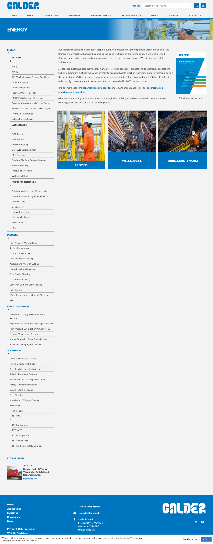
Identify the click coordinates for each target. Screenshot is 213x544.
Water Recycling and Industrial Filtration (29, 295)
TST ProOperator (20, 425)
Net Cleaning (16, 290)
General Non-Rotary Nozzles (23, 358)
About (30, 15)
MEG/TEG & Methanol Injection (27, 98)
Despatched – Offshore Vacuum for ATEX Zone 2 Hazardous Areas (36, 472)
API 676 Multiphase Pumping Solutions (30, 77)
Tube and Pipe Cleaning (21, 253)
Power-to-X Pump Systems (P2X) (25, 344)
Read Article (30, 478)
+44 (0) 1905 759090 (89, 506)
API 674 (16, 66)
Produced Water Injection (24, 92)
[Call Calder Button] (196, 5)
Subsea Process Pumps (22, 119)
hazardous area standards (96, 87)
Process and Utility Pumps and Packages (31, 108)
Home (14, 15)
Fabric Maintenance (24, 182)
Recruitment (14, 517)
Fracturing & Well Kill (22, 170)
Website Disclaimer (17, 533)
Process (16, 57)
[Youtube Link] (134, 5)
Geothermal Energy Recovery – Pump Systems (27, 316)
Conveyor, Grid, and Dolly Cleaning (26, 284)
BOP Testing (18, 134)
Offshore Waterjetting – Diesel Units (29, 191)
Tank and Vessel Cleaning (21, 258)
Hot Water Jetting (20, 212)
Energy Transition (18, 306)
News (153, 15)
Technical (173, 15)
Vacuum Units (18, 201)
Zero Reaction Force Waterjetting (26, 369)
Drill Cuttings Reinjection (24, 149)
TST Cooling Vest (20, 440)
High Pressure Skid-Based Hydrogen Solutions (31, 323)
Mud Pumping (18, 155)
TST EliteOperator (21, 435)
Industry (12, 235)
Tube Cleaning (16, 395)
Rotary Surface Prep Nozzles (23, 384)
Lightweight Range (21, 217)
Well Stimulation (20, 176)
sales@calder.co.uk (89, 513)
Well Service (19, 125)
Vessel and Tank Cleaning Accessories (27, 379)
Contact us (195, 15)
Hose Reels (15, 405)
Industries (74, 15)
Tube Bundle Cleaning (20, 274)
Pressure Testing (20, 144)
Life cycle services (130, 15)
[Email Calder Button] (203, 5)
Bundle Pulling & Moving (21, 389)
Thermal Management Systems (24, 334)
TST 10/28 (17, 430)
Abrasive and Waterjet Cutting (24, 263)
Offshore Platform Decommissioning (29, 160)
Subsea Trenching (20, 165)
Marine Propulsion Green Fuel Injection (28, 339)
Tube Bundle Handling (20, 279)
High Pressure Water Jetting (23, 243)
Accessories (17, 222)
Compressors (18, 206)
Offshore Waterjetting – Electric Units (30, 196)
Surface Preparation (19, 248)
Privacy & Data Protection (21, 528)
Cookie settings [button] (191, 539)
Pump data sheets (100, 15)
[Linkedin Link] (138, 5)
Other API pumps (20, 82)
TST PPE (16, 415)
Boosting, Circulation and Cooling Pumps (31, 103)
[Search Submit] (190, 5)
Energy (11, 49)
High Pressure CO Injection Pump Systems (30, 328)
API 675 (16, 72)
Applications (51, 15)
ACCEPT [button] (206, 539)
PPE (14, 227)
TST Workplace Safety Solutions (27, 445)
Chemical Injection (21, 87)
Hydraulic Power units (22, 113)
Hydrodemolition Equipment (23, 269)
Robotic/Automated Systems (23, 374)
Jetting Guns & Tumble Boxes (24, 363)
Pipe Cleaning (16, 410)
